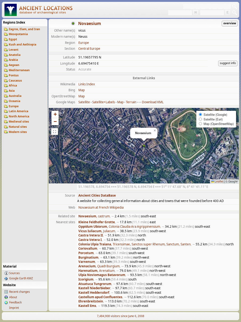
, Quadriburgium (99, 266)
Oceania (14, 101)
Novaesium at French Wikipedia (101, 207)
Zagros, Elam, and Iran (24, 29)
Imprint (14, 308)
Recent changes (19, 292)
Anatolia (14, 55)
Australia (15, 96)
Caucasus (15, 80)
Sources (14, 273)
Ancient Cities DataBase (97, 195)
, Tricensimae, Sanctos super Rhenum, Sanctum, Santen (134, 244)
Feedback (15, 302)
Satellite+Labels (103, 102)
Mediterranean (19, 70)
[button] (144, 146)
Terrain (131, 102)
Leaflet (218, 181)
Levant (13, 50)
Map (81, 90)
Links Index (86, 84)
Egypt (13, 39)
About (13, 297)
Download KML (153, 102)
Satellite (84, 102)
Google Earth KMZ (21, 278)
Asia (12, 91)
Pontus (14, 75)
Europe (14, 106)
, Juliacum (96, 231)
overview (229, 23)
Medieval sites (19, 122)
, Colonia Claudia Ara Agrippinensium (119, 226)
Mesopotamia (18, 34)
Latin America (18, 111)
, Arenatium (96, 270)
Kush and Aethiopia (22, 44)
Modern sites (18, 132)
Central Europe (89, 48)
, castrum (94, 216)
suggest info (228, 63)
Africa (13, 85)
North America (19, 116)
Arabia (13, 60)
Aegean (14, 65)
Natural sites (18, 127)
